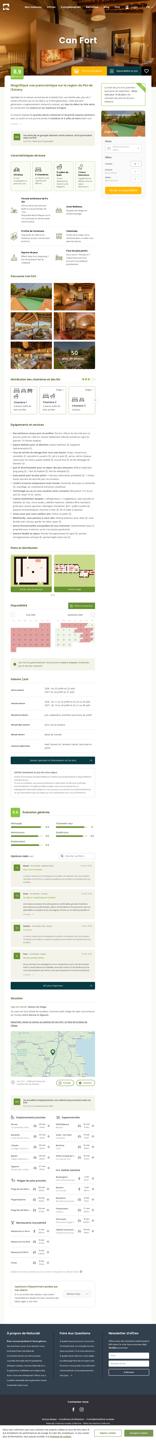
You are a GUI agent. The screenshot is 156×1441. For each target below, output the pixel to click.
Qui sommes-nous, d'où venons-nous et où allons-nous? (27, 1346)
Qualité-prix (62, 832)
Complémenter (71, 7)
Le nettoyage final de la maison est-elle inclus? (78, 1360)
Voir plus (64, 1375)
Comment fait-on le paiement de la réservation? (78, 1370)
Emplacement (18, 841)
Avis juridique (49, 1419)
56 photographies (92, 71)
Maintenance (18, 832)
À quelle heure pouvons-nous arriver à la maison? (78, 1341)
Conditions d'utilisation (71, 1419)
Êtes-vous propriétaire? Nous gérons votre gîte (27, 1341)
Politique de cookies (60, 1436)
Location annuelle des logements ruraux (27, 1380)
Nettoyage (16, 823)
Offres (51, 7)
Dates (108, 141)
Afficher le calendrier (83, 605)
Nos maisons (33, 7)
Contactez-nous (78, 1402)
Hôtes (108, 157)
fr (148, 7)
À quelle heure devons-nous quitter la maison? (78, 1355)
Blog (106, 7)
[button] (95, 400)
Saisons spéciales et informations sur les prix (53, 760)
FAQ (117, 7)
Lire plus (14, 123)
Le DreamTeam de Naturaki (20, 1351)
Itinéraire (87, 1083)
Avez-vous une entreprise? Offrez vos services (27, 1375)
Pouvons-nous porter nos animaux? (77, 1365)
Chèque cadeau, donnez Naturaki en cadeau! (27, 1365)
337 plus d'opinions (53, 985)
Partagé (67, 1083)
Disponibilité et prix (127, 71)
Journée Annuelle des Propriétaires (24, 1360)
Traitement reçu (64, 823)
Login (134, 7)
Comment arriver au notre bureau (24, 1355)
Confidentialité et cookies (100, 1419)
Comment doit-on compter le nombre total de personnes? (78, 1346)
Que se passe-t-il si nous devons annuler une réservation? (78, 1351)
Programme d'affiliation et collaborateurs (27, 1370)
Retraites (92, 7)
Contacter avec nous (17, 1385)
